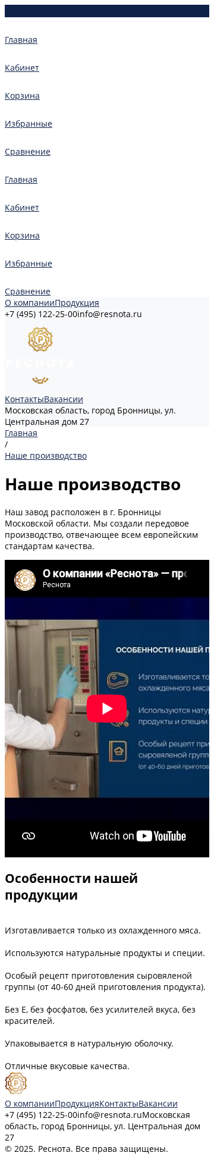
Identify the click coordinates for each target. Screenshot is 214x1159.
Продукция (77, 302)
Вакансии (63, 399)
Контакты (24, 399)
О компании (30, 302)
